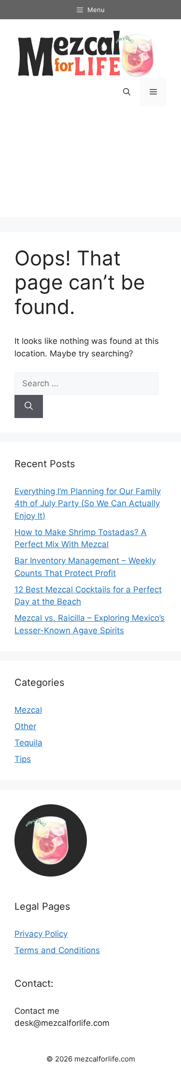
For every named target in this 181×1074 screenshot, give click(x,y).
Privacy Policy (41, 934)
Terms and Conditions (57, 950)
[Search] (28, 406)
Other (25, 726)
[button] (126, 92)
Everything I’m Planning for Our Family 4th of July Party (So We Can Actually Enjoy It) (87, 503)
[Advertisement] (90, 169)
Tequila (28, 742)
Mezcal (28, 710)
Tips (22, 759)
